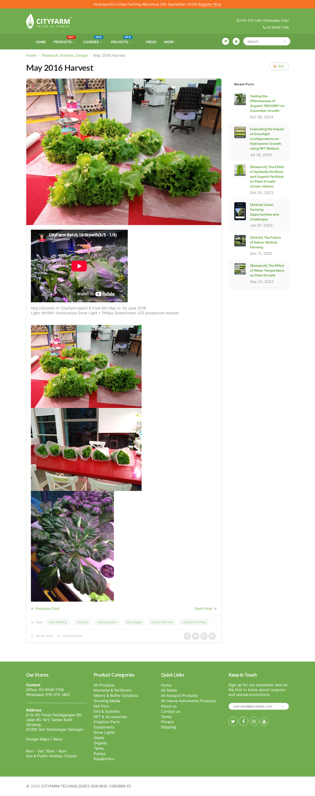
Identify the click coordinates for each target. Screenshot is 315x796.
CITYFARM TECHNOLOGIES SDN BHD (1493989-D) (86, 786)
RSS (281, 66)
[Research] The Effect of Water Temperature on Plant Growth (267, 270)
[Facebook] (243, 721)
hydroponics (107, 622)
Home (31, 55)
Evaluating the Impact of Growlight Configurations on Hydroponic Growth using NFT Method (267, 138)
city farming (58, 622)
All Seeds (169, 690)
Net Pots (101, 706)
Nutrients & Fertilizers (112, 690)
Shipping (168, 727)
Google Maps (37, 739)
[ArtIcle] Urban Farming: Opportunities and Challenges (264, 212)
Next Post (203, 608)
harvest (82, 622)
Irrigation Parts (107, 721)
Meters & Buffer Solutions (116, 695)
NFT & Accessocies (110, 716)
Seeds (99, 737)
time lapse (134, 622)
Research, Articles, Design (65, 55)
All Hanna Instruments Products (188, 700)
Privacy (167, 721)
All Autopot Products (179, 695)
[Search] (284, 41)
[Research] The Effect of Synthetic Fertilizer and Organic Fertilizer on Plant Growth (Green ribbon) (267, 176)
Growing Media (107, 700)
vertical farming (194, 622)
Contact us (170, 711)
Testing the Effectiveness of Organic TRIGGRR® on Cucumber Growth (267, 103)
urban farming (161, 622)
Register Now (209, 4)
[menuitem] (38, 41)
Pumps (99, 753)
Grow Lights (104, 732)
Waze (57, 739)
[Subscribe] (283, 706)
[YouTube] (264, 721)
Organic (100, 743)
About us (169, 706)
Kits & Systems (107, 711)
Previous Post (47, 608)
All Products (104, 685)
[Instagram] (254, 721)
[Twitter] (233, 721)
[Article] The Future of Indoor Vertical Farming (265, 242)
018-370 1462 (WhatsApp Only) (264, 20)
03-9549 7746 (277, 27)
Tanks (99, 748)
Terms (166, 716)
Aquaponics (104, 758)
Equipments (104, 727)
